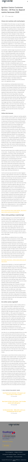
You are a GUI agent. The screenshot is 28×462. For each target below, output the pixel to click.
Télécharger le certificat (7, 441)
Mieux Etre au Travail (21, 454)
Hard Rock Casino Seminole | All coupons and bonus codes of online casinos (14, 393)
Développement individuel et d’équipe (9, 454)
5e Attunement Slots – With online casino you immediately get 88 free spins (14, 410)
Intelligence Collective (18, 452)
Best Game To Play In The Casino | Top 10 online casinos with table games (14, 402)
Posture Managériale (9, 452)
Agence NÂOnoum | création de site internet (19, 460)
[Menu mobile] (27, 1)
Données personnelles (18, 456)
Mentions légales (10, 456)
